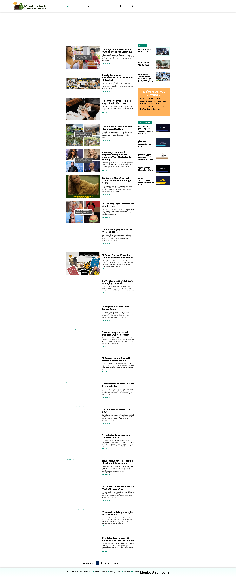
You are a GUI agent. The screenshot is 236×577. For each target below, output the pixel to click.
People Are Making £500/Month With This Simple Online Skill (117, 77)
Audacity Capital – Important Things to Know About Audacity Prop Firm (145, 157)
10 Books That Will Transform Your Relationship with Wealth (117, 256)
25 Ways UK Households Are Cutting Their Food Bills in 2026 (118, 50)
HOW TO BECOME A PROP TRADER (145, 51)
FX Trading (128, 6)
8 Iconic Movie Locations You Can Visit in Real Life (117, 127)
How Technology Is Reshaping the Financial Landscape (117, 462)
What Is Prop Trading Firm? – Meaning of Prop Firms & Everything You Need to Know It (145, 78)
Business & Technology (79, 6)
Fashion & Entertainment (100, 6)
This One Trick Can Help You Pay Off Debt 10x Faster (116, 102)
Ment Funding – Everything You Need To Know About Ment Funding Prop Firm (145, 130)
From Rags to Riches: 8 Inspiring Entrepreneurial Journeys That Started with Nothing (116, 156)
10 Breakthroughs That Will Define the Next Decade (116, 359)
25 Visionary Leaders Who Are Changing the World (117, 282)
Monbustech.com (154, 572)
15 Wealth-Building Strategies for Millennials (117, 513)
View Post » (106, 63)
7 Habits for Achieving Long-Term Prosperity (117, 436)
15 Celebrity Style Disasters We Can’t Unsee (118, 205)
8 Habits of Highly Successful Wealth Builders (117, 230)
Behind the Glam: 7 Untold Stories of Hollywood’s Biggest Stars (117, 180)
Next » (115, 563)
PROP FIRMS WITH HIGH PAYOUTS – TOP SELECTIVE (144, 64)
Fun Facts (116, 6)
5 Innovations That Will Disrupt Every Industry (118, 385)
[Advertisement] (117, 28)
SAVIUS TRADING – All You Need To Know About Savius (145, 169)
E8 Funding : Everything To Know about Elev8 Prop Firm (145, 143)
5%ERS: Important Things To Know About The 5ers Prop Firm (146, 181)
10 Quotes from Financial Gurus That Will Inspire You (118, 487)
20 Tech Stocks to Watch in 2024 (116, 410)
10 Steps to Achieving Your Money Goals (115, 307)
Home (64, 6)
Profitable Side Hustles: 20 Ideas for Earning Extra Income (118, 539)
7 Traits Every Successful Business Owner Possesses (115, 333)
